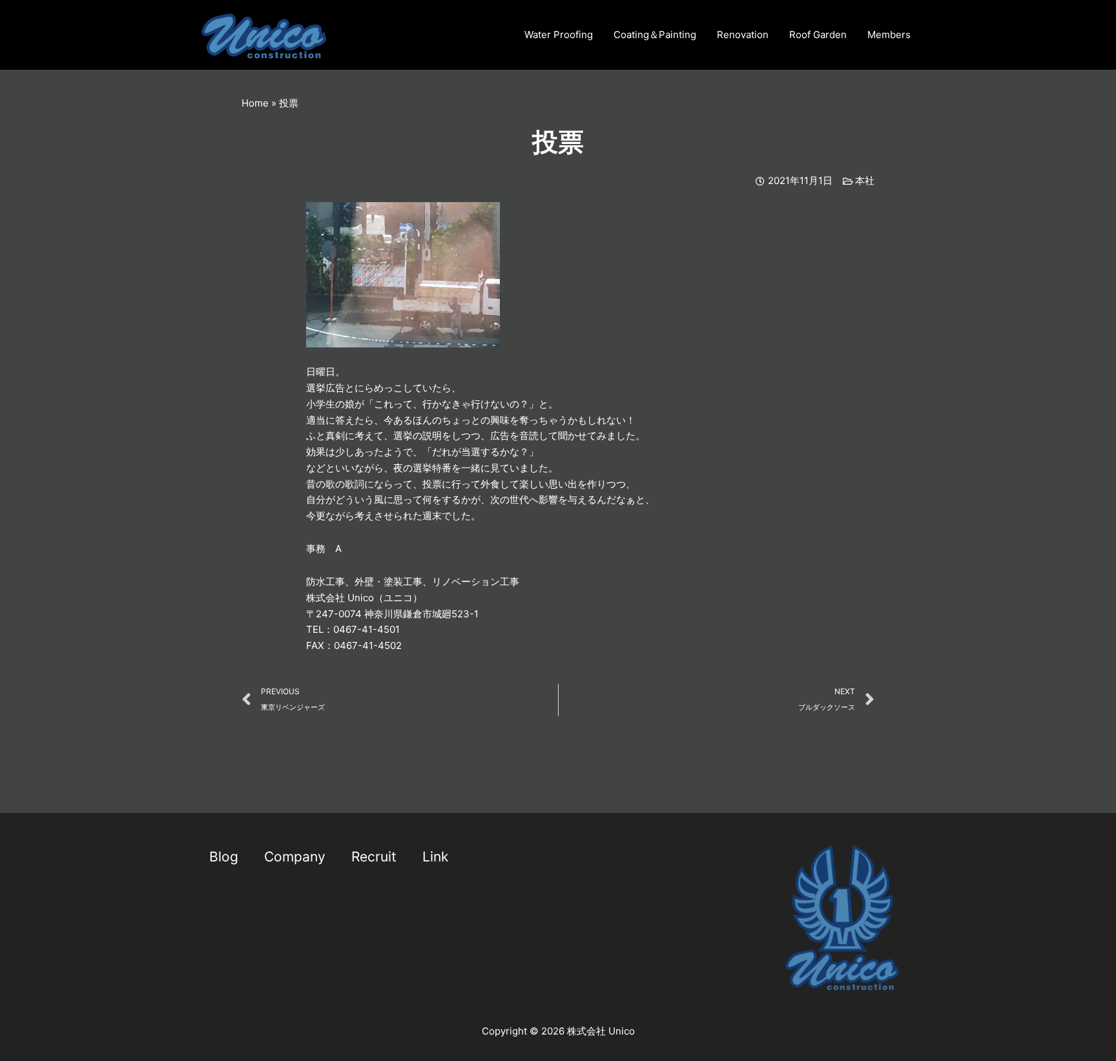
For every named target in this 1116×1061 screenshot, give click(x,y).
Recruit (374, 857)
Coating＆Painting (655, 34)
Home (255, 103)
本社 (864, 180)
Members (889, 34)
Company (295, 857)
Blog (223, 857)
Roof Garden (818, 34)
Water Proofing (558, 34)
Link (435, 857)
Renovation (743, 34)
